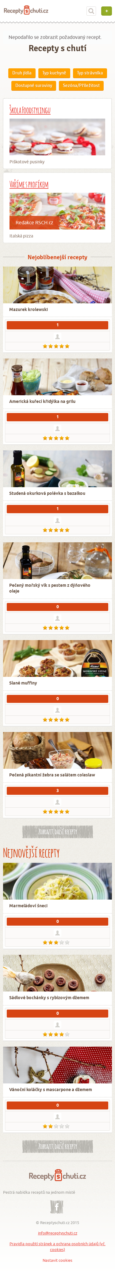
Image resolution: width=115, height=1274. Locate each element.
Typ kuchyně (54, 73)
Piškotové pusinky (27, 161)
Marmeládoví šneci (28, 906)
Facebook (56, 1202)
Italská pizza (21, 235)
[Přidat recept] (106, 11)
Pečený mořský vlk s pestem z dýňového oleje (49, 589)
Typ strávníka (90, 73)
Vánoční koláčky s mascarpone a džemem (50, 1090)
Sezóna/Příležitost (81, 85)
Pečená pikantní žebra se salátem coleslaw (52, 775)
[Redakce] (57, 520)
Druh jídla (22, 73)
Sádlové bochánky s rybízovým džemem (49, 998)
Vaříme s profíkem (29, 183)
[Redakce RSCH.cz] (57, 933)
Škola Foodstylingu (30, 109)
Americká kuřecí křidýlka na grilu (42, 402)
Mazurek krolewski (28, 310)
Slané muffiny (23, 683)
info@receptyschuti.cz (57, 1232)
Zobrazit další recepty (57, 831)
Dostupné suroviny (33, 85)
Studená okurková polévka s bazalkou (47, 494)
